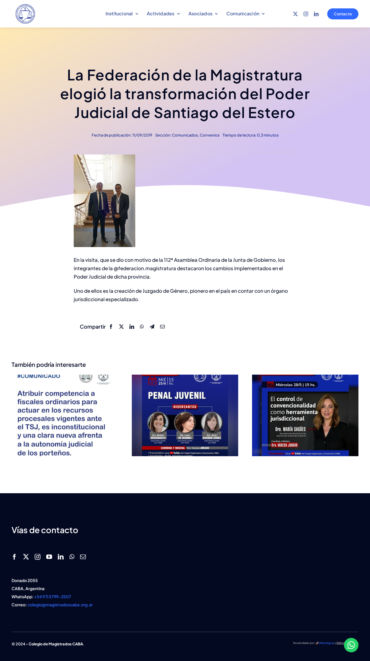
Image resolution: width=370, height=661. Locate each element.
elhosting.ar (326, 643)
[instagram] (306, 14)
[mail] (83, 557)
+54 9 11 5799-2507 (52, 596)
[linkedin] (316, 14)
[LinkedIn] (132, 326)
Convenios (210, 135)
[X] (121, 326)
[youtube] (49, 557)
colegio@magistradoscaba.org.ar (60, 604)
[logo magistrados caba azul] (25, 5)
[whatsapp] (71, 557)
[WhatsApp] (142, 326)
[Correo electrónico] (162, 326)
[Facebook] (111, 326)
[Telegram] (152, 326)
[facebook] (14, 557)
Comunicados (185, 135)
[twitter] (295, 14)
